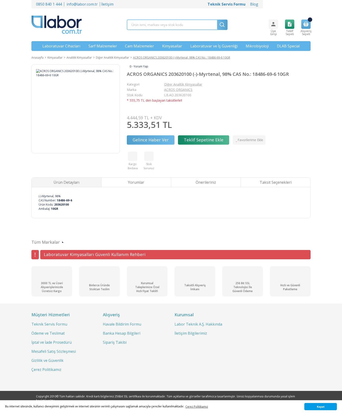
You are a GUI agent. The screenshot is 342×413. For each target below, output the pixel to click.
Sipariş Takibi (115, 342)
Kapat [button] (321, 406)
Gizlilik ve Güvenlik (47, 360)
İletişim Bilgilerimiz (190, 333)
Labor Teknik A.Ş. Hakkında (198, 324)
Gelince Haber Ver (151, 140)
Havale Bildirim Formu (122, 324)
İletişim (107, 4)
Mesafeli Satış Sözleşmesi (53, 351)
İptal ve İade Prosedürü (51, 342)
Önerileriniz (206, 182)
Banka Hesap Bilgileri (121, 333)
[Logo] (56, 24)
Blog (254, 4)
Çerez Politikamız (46, 369)
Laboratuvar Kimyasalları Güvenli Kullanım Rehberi (94, 254)
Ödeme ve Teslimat (48, 333)
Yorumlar (136, 182)
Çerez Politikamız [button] (196, 407)
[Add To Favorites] (249, 140)
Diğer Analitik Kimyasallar (183, 84)
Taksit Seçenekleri (276, 182)
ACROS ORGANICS (178, 89)
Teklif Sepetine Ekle (203, 140)
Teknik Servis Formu (49, 324)
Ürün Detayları (66, 182)
